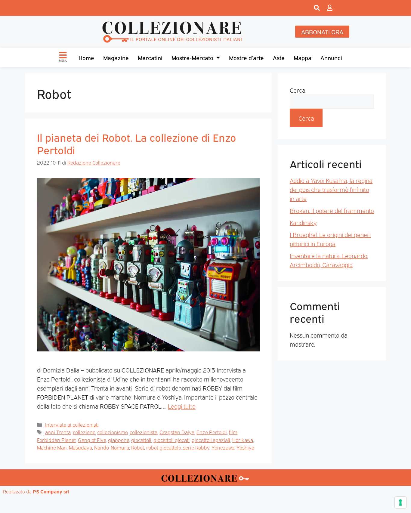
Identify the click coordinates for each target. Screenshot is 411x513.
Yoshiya (245, 447)
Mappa (302, 57)
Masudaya (80, 447)
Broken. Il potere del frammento (332, 210)
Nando (101, 447)
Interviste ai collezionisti (72, 424)
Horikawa (242, 439)
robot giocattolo (163, 447)
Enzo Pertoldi (211, 431)
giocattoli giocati (171, 439)
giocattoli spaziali (211, 439)
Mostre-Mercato (192, 57)
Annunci (331, 57)
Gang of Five (92, 439)
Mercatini (150, 57)
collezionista (143, 431)
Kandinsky (303, 222)
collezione (84, 431)
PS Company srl (51, 491)
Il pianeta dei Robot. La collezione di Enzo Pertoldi (136, 143)
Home (86, 57)
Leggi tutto (182, 406)
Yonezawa (223, 447)
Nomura (120, 447)
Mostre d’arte (246, 57)
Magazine (116, 57)
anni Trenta (58, 431)
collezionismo (112, 431)
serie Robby (196, 447)
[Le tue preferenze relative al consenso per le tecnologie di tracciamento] (400, 502)
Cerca (297, 90)
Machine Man (52, 447)
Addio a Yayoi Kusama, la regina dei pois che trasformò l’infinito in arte (331, 189)
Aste (279, 57)
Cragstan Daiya (176, 431)
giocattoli (141, 439)
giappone (118, 439)
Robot (137, 447)
